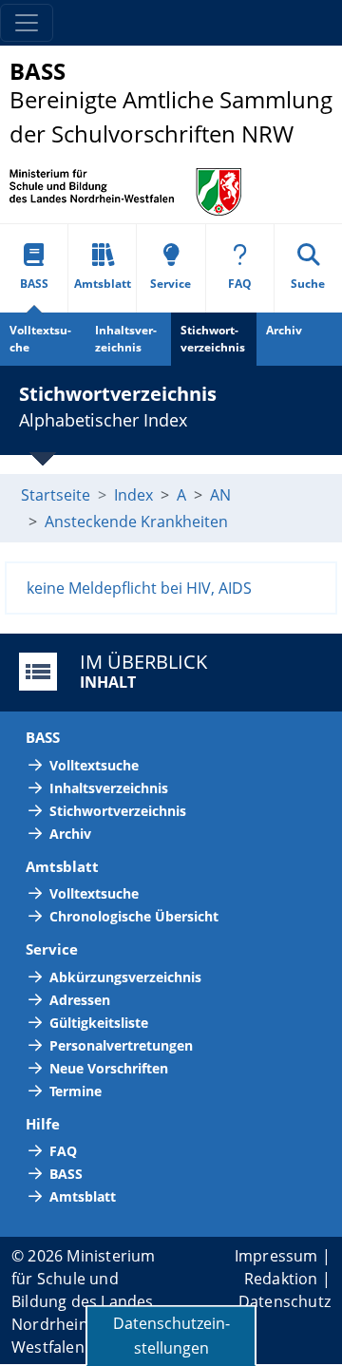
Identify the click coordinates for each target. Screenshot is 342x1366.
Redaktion (281, 1278)
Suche (308, 283)
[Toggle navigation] (26, 23)
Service (170, 283)
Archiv (284, 330)
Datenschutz (284, 1301)
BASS (34, 283)
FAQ (240, 283)
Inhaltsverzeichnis (126, 338)
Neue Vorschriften (108, 1068)
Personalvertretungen (121, 1045)
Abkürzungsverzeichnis (125, 977)
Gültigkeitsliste (98, 1023)
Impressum (276, 1255)
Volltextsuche (40, 338)
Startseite (55, 494)
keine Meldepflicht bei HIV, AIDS (139, 588)
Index (133, 494)
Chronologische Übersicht (133, 916)
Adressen (79, 1000)
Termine (75, 1091)
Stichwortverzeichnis (212, 338)
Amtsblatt (102, 283)
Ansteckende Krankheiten (136, 521)
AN (220, 494)
